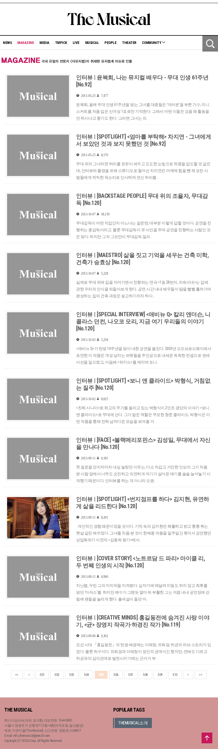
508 (145, 675)
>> (200, 675)
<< (16, 675)
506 (116, 675)
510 (175, 675)
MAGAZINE (25, 43)
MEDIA (44, 43)
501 (42, 675)
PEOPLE (110, 43)
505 (101, 675)
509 (160, 675)
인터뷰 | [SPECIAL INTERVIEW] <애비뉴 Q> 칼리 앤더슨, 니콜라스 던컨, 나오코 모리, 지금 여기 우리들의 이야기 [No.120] (143, 321)
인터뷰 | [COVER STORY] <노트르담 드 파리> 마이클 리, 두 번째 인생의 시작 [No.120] (140, 562)
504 (86, 675)
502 (56, 675)
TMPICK (61, 43)
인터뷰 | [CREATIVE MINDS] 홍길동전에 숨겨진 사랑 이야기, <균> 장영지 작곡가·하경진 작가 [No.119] (142, 621)
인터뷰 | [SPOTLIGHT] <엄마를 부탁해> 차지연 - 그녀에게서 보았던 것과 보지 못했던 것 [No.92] (143, 140)
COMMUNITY (152, 43)
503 (71, 675)
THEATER (129, 43)
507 (130, 675)
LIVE (76, 43)
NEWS (7, 43)
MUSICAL (92, 43)
